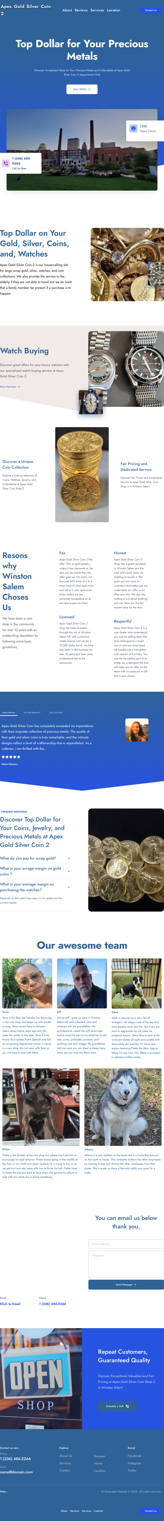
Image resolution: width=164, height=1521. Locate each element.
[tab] (8, 712)
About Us (65, 1455)
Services (65, 1463)
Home (98, 1463)
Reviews (99, 1456)
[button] (36, 858)
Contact (64, 1470)
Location (100, 1470)
